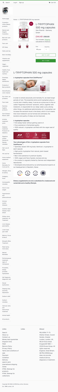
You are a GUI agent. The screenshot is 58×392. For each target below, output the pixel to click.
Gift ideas (5, 47)
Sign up (21, 2)
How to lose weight (5, 189)
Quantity (47, 47)
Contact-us (6, 337)
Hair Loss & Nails (5, 149)
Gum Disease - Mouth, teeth (6, 114)
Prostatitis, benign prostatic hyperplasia (5, 270)
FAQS (4, 344)
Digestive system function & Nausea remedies (5, 140)
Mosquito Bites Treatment (6, 242)
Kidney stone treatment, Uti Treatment (6, 218)
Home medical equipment (6, 158)
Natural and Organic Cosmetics (5, 32)
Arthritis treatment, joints (5, 121)
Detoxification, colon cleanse (6, 92)
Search (4, 332)
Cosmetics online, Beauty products (6, 24)
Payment (5, 355)
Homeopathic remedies (6, 183)
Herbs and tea (6, 51)
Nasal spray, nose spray (5, 248)
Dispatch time (7, 342)
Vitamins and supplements (6, 59)
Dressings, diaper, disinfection (5, 79)
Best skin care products (6, 38)
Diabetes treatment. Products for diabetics (5, 129)
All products (5, 319)
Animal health (6, 315)
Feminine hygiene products (4, 108)
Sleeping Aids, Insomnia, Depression (6, 290)
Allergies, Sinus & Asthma (6, 171)
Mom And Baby (6, 54)
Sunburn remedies (4, 301)
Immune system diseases (4, 203)
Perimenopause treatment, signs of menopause (6, 261)
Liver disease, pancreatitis (6, 225)
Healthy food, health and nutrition (6, 71)
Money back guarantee (10, 339)
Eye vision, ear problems (6, 97)
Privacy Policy (7, 348)
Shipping (47, 39)
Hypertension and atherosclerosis (6, 195)
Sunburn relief (6, 296)
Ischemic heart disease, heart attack (6, 210)
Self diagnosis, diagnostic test (6, 278)
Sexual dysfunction (5, 284)
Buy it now (45, 60)
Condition (5, 357)
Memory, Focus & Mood (6, 236)
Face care (5, 43)
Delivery (5, 360)
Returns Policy (7, 346)
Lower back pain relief (5, 230)
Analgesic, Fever (5, 177)
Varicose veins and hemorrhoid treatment (6, 308)
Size (37, 46)
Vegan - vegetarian (5, 65)
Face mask (5, 102)
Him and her (5, 153)
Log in (15, 2)
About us (5, 335)
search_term (6, 362)
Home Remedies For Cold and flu (6, 165)
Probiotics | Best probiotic (6, 86)
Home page (5, 18)
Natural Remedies (5, 253)
